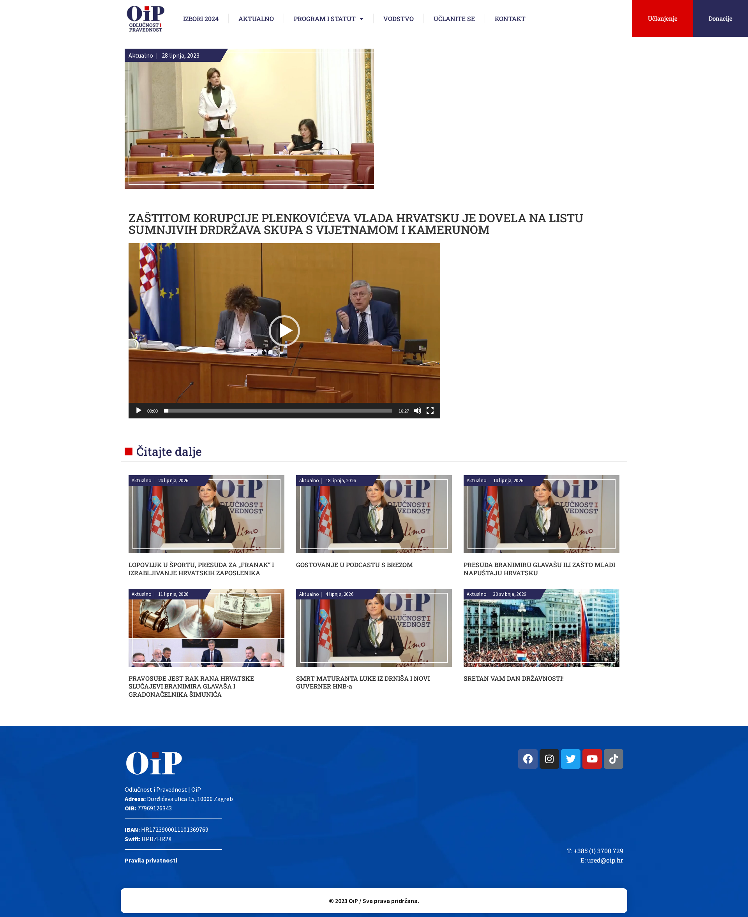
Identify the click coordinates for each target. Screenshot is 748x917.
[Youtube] (592, 759)
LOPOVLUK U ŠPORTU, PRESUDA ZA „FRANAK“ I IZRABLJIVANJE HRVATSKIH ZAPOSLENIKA (201, 568)
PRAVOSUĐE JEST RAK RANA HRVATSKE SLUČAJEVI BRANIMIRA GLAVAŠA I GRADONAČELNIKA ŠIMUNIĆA (191, 686)
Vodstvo (398, 18)
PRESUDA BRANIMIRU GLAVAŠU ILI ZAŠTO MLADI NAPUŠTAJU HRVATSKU (539, 568)
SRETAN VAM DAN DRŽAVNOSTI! (514, 678)
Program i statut (325, 18)
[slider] (278, 411)
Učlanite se (454, 18)
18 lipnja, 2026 (341, 481)
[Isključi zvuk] (418, 411)
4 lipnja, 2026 (339, 594)
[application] (284, 330)
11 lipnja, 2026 (173, 594)
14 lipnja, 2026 (508, 481)
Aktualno (256, 18)
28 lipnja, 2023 (180, 55)
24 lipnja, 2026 (173, 481)
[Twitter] (570, 759)
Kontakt (510, 18)
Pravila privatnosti (151, 860)
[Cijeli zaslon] (430, 411)
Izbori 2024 (201, 18)
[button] (284, 330)
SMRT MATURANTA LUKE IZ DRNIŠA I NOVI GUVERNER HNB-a (363, 682)
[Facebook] (528, 759)
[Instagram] (549, 759)
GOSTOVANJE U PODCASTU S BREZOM (354, 564)
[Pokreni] (139, 411)
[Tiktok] (613, 759)
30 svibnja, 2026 (509, 594)
